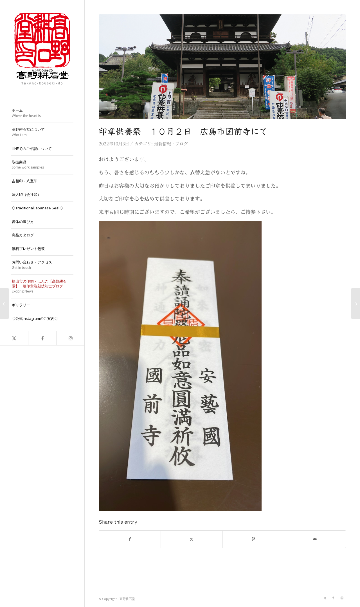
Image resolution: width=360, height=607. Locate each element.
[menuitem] (42, 113)
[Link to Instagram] (70, 338)
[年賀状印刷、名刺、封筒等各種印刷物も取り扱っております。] (355, 303)
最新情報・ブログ (171, 144)
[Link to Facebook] (42, 338)
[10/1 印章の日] (4, 303)
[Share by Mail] (315, 539)
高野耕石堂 (127, 599)
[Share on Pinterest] (253, 539)
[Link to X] (14, 338)
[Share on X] (191, 539)
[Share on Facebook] (130, 539)
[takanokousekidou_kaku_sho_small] (42, 49)
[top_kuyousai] (222, 66)
